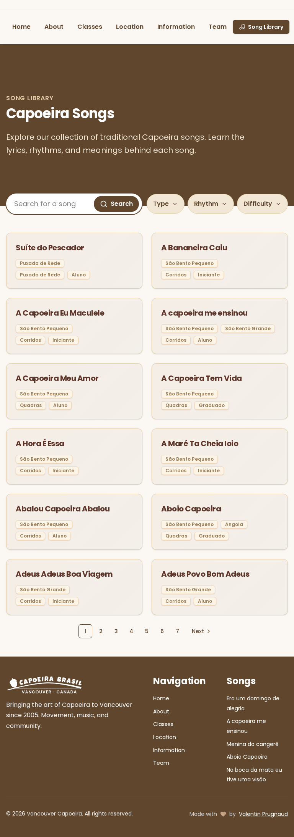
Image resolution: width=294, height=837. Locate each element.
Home (21, 26)
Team (218, 26)
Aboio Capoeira (247, 757)
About (54, 26)
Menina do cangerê (253, 744)
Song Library (265, 27)
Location (130, 26)
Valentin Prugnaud (263, 814)
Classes (89, 26)
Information (176, 26)
